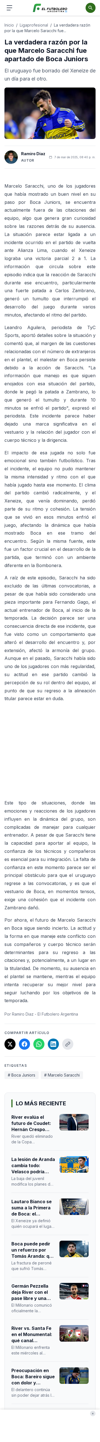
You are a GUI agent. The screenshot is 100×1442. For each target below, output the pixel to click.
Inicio (9, 25)
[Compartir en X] (10, 1044)
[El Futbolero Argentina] (50, 8)
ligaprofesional (34, 25)
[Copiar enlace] (67, 1044)
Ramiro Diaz (33, 153)
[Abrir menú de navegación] (9, 8)
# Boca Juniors (21, 1075)
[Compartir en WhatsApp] (38, 1044)
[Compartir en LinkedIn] (53, 1044)
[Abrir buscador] (91, 8)
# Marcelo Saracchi (62, 1075)
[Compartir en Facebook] (24, 1044)
